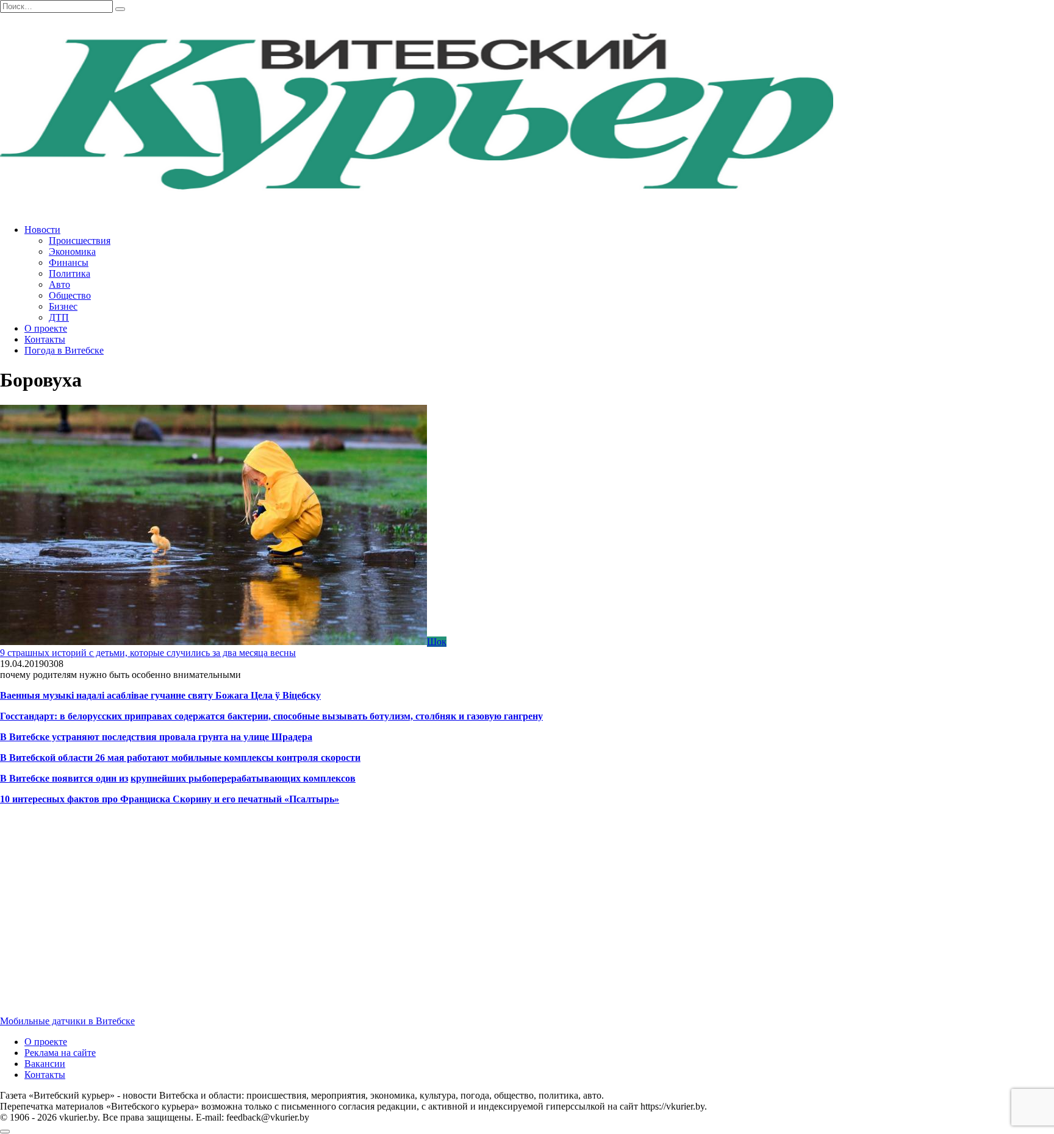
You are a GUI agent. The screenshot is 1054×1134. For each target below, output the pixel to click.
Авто (59, 284)
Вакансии (44, 1063)
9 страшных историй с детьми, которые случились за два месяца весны (148, 652)
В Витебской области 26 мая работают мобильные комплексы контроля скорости (180, 757)
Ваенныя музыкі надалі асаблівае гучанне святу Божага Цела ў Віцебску (160, 695)
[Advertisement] (366, 920)
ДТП (59, 317)
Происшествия (79, 240)
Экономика (72, 251)
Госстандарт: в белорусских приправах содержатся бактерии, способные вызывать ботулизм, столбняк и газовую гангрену (271, 716)
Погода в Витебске (64, 350)
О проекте (45, 328)
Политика (69, 273)
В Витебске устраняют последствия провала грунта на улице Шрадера (156, 737)
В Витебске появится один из (64, 778)
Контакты (44, 339)
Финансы (68, 262)
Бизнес (63, 306)
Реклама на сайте (60, 1052)
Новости (42, 229)
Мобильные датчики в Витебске (67, 1021)
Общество (70, 295)
